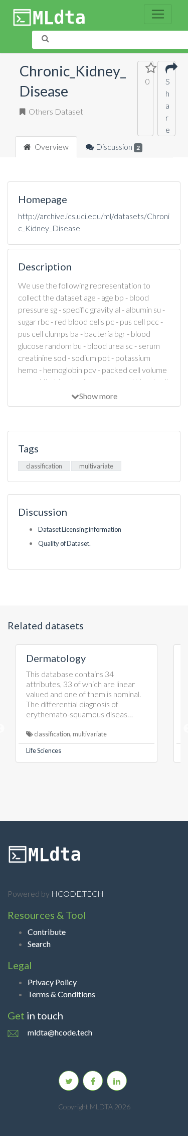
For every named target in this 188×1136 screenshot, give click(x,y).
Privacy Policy (52, 982)
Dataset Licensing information (79, 529)
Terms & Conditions (61, 994)
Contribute (47, 931)
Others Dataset (55, 111)
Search (39, 944)
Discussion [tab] (118, 146)
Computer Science (118, 750)
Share (166, 105)
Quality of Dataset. (64, 543)
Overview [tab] (51, 146)
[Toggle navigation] (158, 14)
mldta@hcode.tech (60, 1032)
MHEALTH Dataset (136, 658)
